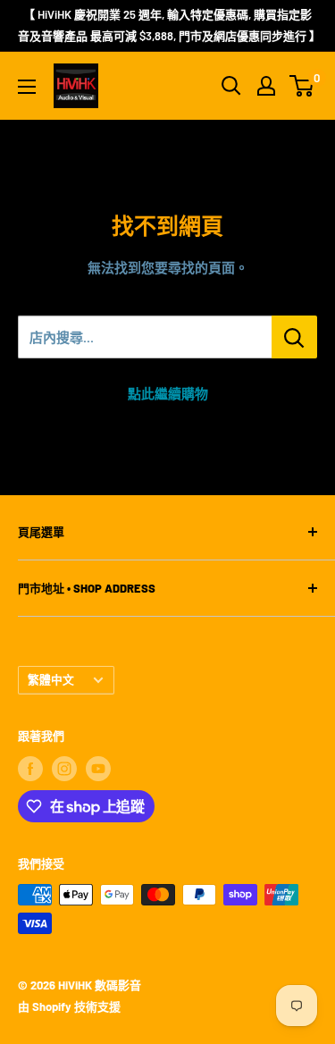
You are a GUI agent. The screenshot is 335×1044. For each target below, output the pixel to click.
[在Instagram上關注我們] (64, 768)
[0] (302, 86)
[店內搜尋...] (294, 337)
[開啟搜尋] (231, 86)
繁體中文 (51, 679)
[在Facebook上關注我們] (30, 768)
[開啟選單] (27, 87)
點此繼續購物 (168, 393)
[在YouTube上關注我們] (98, 768)
